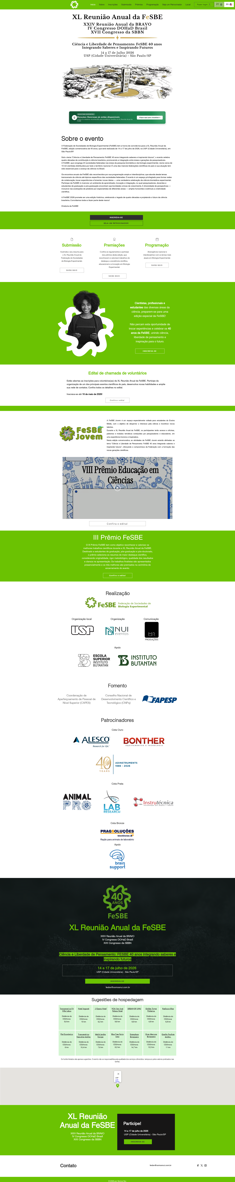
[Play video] (117, 488)
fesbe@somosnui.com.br (118, 987)
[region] (67, 1017)
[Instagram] (205, 1165)
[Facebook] (197, 1165)
